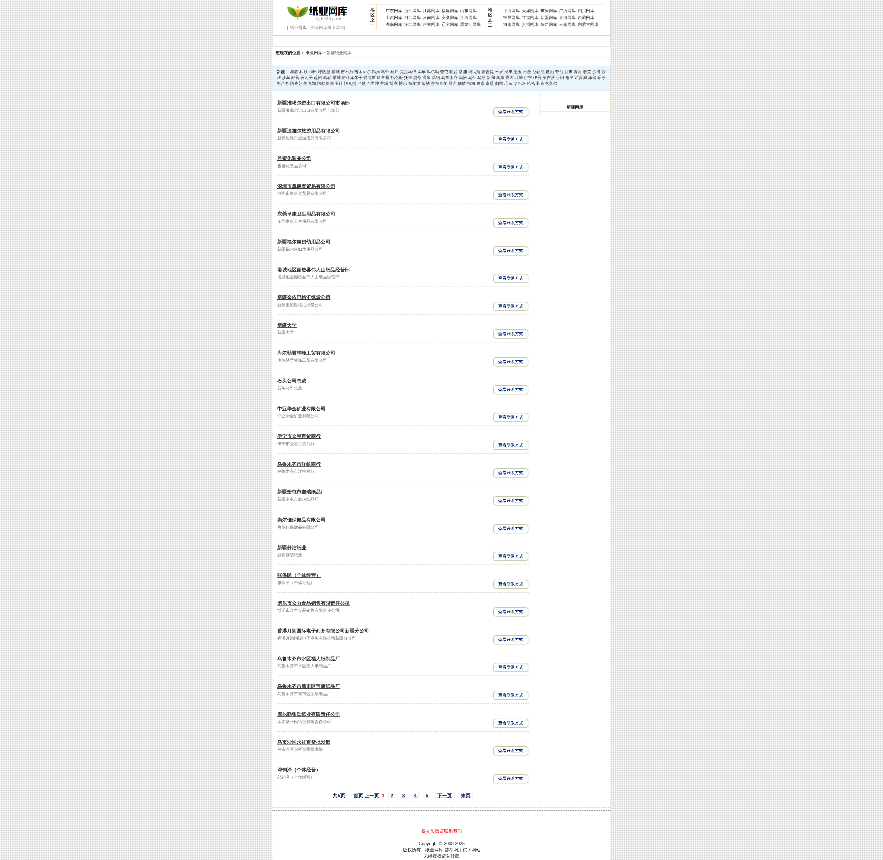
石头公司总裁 (291, 380)
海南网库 (511, 24)
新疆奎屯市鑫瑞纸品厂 (301, 491)
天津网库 (530, 10)
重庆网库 (548, 10)
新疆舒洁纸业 (291, 547)
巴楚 (361, 83)
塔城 (337, 77)
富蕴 (490, 83)
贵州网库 (530, 24)
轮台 (453, 71)
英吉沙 (549, 77)
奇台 (559, 71)
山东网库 (468, 10)
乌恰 (463, 77)
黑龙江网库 (470, 24)
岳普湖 (581, 77)
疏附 (318, 77)
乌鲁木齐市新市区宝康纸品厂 (308, 686)
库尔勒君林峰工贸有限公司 (306, 353)
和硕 (303, 71)
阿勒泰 (323, 83)
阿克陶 (310, 83)
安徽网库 (450, 17)
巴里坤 (373, 83)
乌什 (472, 77)
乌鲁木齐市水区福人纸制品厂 (308, 658)
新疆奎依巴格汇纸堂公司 (303, 297)
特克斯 (370, 77)
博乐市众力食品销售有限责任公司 (313, 603)
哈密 (531, 83)
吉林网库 (431, 24)
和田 (313, 71)
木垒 (527, 71)
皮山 (550, 71)
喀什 (385, 71)
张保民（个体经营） (299, 575)
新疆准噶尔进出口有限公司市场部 (313, 103)
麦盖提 (488, 71)
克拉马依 (408, 71)
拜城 (384, 83)
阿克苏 (296, 83)
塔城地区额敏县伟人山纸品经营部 (313, 269)
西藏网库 (586, 17)
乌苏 (481, 77)
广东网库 (394, 10)
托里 (408, 77)
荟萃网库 (454, 849)
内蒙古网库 (588, 24)
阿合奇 (283, 83)
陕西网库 (548, 24)
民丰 (508, 71)
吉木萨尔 (362, 71)
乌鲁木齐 (449, 77)
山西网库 (394, 17)
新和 (491, 77)
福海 (471, 83)
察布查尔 (439, 83)
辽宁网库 (450, 24)
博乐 (403, 83)
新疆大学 (287, 325)
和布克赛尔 (546, 83)
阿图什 (336, 83)
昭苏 (601, 77)
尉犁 (417, 77)
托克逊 (396, 77)
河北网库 (412, 17)
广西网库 (567, 10)
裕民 (569, 77)
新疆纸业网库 (339, 52)
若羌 (587, 71)
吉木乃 (347, 71)
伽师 (499, 83)
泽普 (592, 77)
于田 (560, 77)
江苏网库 (431, 10)
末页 (465, 795)
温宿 (436, 77)
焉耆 (509, 77)
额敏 (462, 83)
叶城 (519, 77)
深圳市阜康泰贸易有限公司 (306, 186)
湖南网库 (394, 24)
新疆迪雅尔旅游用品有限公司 (308, 130)
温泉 (427, 77)
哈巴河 (520, 83)
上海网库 (511, 10)
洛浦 (463, 71)
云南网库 (567, 24)
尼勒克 (538, 71)
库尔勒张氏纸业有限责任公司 (308, 714)
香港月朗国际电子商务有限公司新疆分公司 (323, 630)
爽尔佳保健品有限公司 (301, 519)
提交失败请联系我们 (441, 831)
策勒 (425, 83)
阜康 (480, 83)
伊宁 (528, 77)
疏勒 (327, 77)
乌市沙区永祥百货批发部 (303, 742)
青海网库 (567, 17)
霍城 (335, 71)
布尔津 (414, 83)
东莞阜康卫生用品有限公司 (306, 214)
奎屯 (444, 71)
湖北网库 (412, 24)
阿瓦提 (350, 83)
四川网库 (586, 10)
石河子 (306, 77)
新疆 (281, 71)
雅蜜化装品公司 (294, 158)
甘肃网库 (530, 17)
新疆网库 (548, 17)
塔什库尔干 (352, 77)
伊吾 (537, 77)
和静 (294, 71)
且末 (568, 71)
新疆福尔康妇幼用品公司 (303, 241)
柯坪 (394, 71)
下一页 (444, 795)
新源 (500, 77)
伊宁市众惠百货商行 (299, 436)
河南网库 (431, 17)
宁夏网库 (511, 17)
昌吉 (452, 83)
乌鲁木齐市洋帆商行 (299, 464)
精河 (376, 71)
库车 (421, 71)
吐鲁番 (383, 77)
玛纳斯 (474, 71)
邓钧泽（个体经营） (299, 769)
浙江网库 (412, 10)
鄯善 (295, 77)
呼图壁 (324, 71)
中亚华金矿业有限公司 (301, 408)
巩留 (508, 83)
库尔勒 (433, 71)
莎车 (286, 77)
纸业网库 (314, 52)
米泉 (499, 71)
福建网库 (450, 10)
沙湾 (596, 71)
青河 (578, 71)
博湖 (393, 83)
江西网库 (468, 17)
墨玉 (518, 71)
